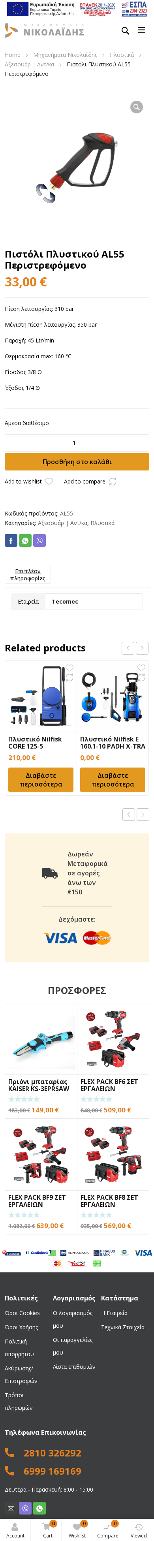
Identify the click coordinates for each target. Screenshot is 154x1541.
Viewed (139, 1535)
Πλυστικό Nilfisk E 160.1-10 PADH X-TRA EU (112, 746)
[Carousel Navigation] (135, 648)
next (142, 648)
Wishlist (77, 1529)
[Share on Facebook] (11, 540)
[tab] (28, 575)
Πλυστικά (122, 54)
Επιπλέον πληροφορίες (27, 574)
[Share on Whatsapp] (25, 540)
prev (128, 648)
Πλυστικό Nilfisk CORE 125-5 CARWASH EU (35, 746)
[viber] (25, 1508)
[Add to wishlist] (49, 481)
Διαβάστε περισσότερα (41, 779)
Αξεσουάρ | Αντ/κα (29, 64)
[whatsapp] (39, 1508)
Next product (143, 814)
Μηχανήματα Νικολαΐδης (65, 54)
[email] (11, 1508)
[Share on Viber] (39, 540)
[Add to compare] (112, 481)
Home (13, 54)
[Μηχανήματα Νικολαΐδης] (44, 30)
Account (15, 1535)
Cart (49, 1529)
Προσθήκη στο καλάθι (77, 461)
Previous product (128, 814)
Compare (107, 1529)
